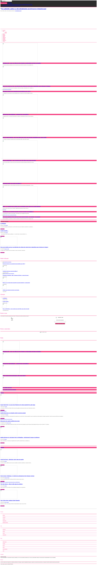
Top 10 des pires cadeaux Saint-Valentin (10, 500)
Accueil (4, 30)
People (4, 35)
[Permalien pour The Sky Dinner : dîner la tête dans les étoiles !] (10, 482)
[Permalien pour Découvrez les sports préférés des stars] (6, 419)
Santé (4, 36)
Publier (4, 531)
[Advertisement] (48, 20)
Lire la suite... (2, 236)
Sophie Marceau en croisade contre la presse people (13, 413)
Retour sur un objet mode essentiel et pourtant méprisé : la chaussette (16, 282)
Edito (6, 32)
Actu (3, 31)
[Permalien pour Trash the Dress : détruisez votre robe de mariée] (8, 457)
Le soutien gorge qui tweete (9, 389)
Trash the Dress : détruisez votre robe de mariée (12, 459)
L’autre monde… (10, 3)
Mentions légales (5, 522)
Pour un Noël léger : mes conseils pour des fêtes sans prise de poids (19, 160)
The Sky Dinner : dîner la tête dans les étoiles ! (11, 484)
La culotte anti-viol (7, 387)
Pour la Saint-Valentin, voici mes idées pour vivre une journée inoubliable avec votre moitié (24, 137)
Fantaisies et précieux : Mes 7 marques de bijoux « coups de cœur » (16, 275)
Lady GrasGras (5, 549)
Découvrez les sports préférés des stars (10, 421)
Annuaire (4, 529)
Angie (3, 547)
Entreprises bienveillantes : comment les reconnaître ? (16, 114)
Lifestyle (4, 37)
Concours (4, 40)
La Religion (9, 2)
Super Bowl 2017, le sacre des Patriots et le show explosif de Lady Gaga (17, 404)
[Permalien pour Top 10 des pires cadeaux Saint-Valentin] (8, 498)
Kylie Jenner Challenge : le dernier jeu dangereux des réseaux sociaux (17, 476)
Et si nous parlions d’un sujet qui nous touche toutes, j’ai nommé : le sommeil (21, 216)
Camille (4, 543)
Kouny (4, 545)
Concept (4, 517)
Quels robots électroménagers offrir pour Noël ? (14, 375)
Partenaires (4, 520)
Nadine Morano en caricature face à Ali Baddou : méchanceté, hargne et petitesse (20, 437)
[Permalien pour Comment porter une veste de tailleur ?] (5, 269)
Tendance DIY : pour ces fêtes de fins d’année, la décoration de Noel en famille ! (20, 4)
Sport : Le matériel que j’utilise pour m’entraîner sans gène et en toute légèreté (21, 206)
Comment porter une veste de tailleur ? (12, 183)
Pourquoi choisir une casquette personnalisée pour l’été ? (11, 5)
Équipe (4, 515)
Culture (4, 38)
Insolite (4, 39)
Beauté (4, 34)
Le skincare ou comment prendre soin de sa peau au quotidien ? (18, 211)
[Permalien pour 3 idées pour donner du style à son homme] (5, 288)
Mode (4, 33)
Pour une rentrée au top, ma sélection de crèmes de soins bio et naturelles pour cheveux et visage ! (27, 86)
